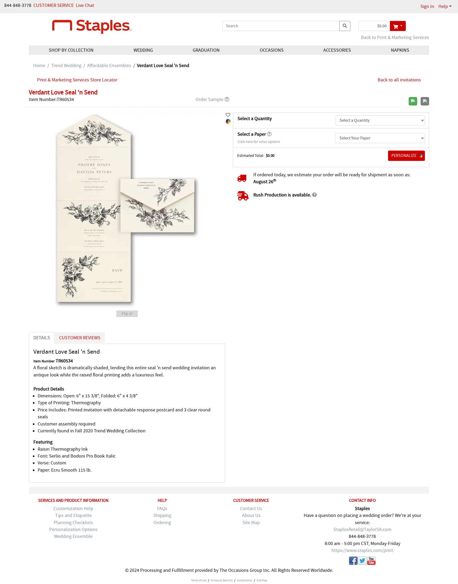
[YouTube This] (371, 561)
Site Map (251, 523)
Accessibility (244, 580)
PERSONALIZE (403, 155)
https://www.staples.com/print (362, 550)
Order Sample (209, 99)
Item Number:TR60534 (51, 99)
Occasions (272, 50)
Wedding (143, 50)
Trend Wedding (66, 66)
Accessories (337, 50)
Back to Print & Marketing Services (395, 37)
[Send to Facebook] (353, 561)
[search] (344, 26)
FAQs (162, 509)
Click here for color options (258, 141)
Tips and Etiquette (73, 515)
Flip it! (127, 314)
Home (39, 66)
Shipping (162, 515)
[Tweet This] (362, 561)
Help (443, 6)
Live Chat (85, 5)
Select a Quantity (254, 119)
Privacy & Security (222, 580)
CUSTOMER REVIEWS (79, 338)
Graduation (206, 50)
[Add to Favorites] (228, 115)
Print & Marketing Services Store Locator (77, 80)
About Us (251, 515)
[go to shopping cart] (398, 26)
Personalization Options (73, 529)
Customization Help (73, 509)
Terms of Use (198, 580)
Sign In (427, 6)
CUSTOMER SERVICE (53, 5)
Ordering (162, 523)
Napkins (400, 50)
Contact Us (251, 509)
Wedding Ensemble (73, 536)
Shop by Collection (71, 50)
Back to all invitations (399, 80)
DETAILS (41, 338)
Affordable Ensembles (109, 66)
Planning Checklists (73, 523)
